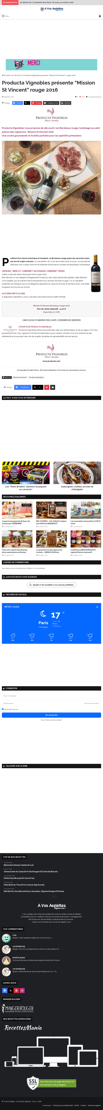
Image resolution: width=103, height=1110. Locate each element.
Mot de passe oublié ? (91, 703)
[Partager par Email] (52, 387)
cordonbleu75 (19, 946)
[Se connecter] (100, 16)
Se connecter (51, 715)
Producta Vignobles (36, 377)
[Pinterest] (46, 387)
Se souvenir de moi (11, 709)
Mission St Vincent (20, 377)
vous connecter (16, 568)
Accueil (6, 75)
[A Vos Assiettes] (51, 9)
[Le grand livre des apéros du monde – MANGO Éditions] (51, 539)
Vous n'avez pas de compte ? (51, 720)
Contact (83, 1105)
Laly (14, 935)
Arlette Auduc (19, 958)
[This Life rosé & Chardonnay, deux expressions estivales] (17, 539)
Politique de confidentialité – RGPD (66, 1105)
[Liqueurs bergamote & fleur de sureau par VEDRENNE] (17, 510)
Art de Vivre (17, 75)
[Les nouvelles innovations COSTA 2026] (86, 510)
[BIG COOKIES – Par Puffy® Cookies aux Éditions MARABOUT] (51, 510)
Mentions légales (94, 1105)
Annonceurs (47, 1105)
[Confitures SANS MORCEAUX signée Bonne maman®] (86, 539)
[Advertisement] (51, 39)
